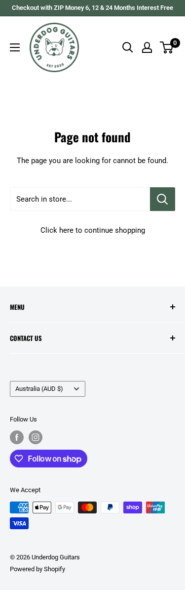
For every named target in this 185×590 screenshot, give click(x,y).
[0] (167, 47)
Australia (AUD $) (39, 388)
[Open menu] (15, 47)
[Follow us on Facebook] (17, 437)
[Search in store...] (162, 199)
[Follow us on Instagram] (35, 437)
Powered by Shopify (37, 569)
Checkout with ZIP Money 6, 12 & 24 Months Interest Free (92, 7)
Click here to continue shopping (92, 230)
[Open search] (127, 47)
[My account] (147, 47)
